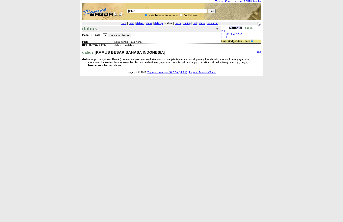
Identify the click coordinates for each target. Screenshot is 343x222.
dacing (187, 23)
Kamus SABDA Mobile (248, 1)
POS (223, 31)
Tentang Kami (223, 1)
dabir (123, 23)
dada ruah (212, 23)
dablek (140, 23)
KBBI (224, 37)
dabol (149, 23)
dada (202, 23)
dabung (158, 23)
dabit (131, 23)
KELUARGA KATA (231, 34)
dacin (178, 23)
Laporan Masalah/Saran (202, 72)
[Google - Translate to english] (259, 24)
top (259, 51)
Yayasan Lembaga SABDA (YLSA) (167, 72)
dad (195, 23)
